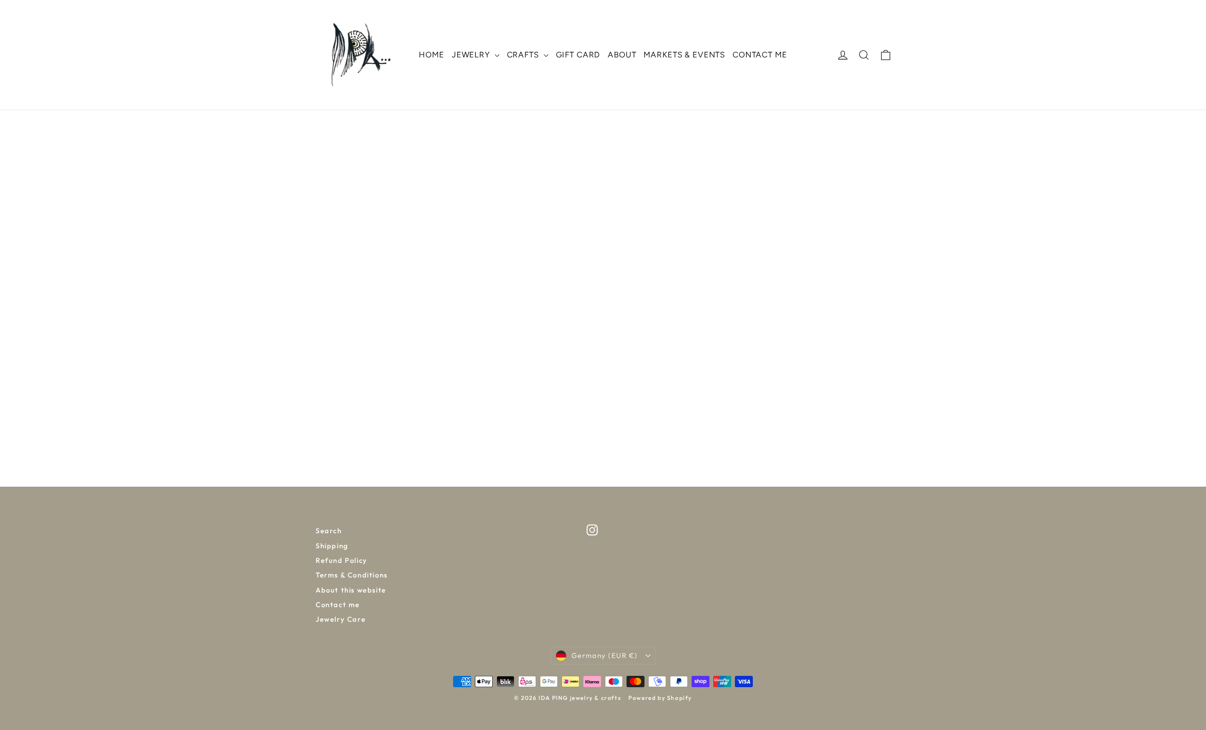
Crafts (524, 54)
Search (329, 530)
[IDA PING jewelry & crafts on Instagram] (592, 530)
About (622, 54)
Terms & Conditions (352, 574)
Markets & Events (684, 54)
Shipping (332, 545)
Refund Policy (341, 560)
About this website (351, 590)
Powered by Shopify (660, 697)
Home (431, 54)
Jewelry (472, 54)
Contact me (338, 604)
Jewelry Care (341, 619)
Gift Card (578, 54)
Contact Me (760, 54)
